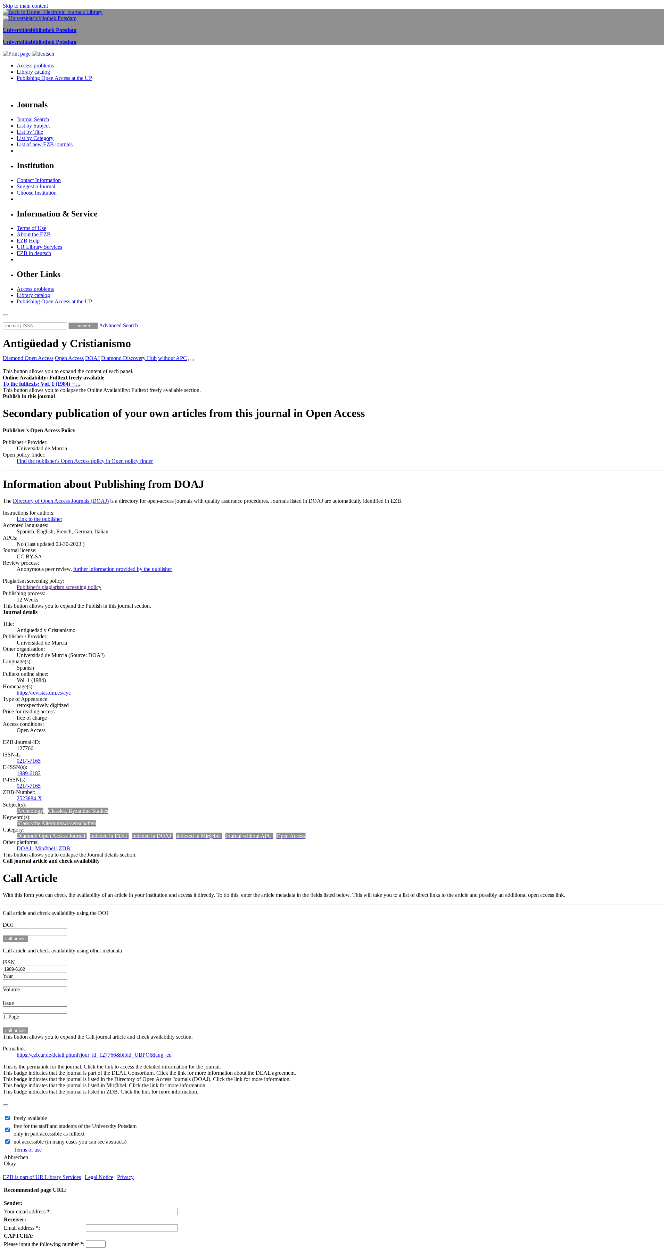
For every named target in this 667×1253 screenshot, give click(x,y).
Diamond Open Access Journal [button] (52, 836)
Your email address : (27, 1211)
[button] (53, 377)
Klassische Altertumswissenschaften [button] (56, 823)
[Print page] (17, 54)
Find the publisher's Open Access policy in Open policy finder (85, 461)
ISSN (9, 962)
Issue (8, 1003)
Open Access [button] (69, 358)
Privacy (125, 1177)
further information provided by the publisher (122, 569)
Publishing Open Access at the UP (54, 78)
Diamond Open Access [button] (28, 358)
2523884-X (29, 798)
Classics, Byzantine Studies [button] (78, 811)
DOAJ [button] (92, 358)
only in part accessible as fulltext (49, 1134)
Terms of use (28, 1150)
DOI (8, 925)
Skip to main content (25, 6)
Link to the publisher (39, 519)
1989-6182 (29, 773)
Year (8, 976)
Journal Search (33, 119)
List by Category (35, 138)
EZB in (34, 253)
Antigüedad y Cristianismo (67, 343)
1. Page (11, 1016)
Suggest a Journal (36, 186)
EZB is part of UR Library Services (42, 1177)
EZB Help (28, 241)
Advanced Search (118, 325)
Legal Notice (99, 1177)
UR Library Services (39, 247)
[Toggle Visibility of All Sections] (191, 360)
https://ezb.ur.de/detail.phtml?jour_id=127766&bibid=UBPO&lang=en (94, 1055)
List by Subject (33, 126)
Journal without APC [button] (249, 836)
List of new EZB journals (45, 144)
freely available (30, 1118)
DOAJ (25, 848)
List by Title (30, 132)
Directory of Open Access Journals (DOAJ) (61, 501)
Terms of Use (31, 228)
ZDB (64, 848)
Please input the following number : (44, 1244)
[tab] (333, 378)
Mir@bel (45, 848)
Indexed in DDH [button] (109, 836)
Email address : (22, 1228)
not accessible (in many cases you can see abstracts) (70, 1142)
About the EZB (34, 234)
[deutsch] (43, 54)
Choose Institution (37, 193)
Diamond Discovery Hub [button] (129, 358)
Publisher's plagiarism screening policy (59, 587)
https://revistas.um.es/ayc (44, 693)
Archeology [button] (30, 811)
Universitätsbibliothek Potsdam (39, 30)
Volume (11, 989)
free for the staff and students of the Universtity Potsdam (75, 1126)
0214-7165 (29, 761)
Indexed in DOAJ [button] (152, 836)
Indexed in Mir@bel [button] (199, 836)
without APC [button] (172, 358)
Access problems (35, 65)
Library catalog (33, 72)
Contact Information (39, 180)
